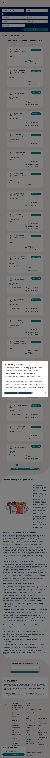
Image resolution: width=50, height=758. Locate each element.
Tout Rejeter (25, 393)
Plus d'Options (39, 393)
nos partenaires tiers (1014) (30, 367)
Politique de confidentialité (39, 387)
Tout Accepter (11, 393)
